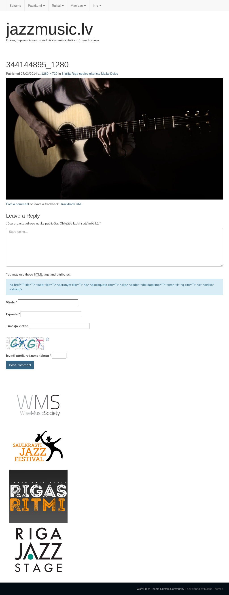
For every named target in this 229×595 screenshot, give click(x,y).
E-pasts (13, 314)
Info (96, 5)
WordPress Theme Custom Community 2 (161, 589)
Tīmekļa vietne (17, 326)
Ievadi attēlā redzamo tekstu (27, 355)
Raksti (56, 5)
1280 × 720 (49, 73)
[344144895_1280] (114, 138)
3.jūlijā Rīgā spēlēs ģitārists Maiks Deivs (90, 73)
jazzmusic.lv (49, 29)
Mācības (77, 5)
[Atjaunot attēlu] (47, 339)
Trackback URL (71, 204)
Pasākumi (35, 5)
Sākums (15, 5)
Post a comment (17, 204)
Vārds (11, 302)
